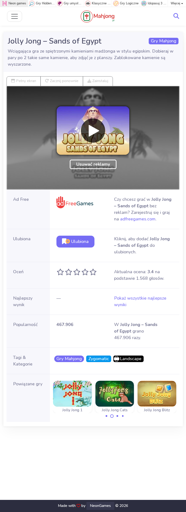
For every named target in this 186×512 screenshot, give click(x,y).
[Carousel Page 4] (122, 416)
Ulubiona (79, 241)
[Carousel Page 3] (117, 416)
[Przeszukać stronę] (176, 16)
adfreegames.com (137, 219)
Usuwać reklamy (93, 164)
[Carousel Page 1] (106, 416)
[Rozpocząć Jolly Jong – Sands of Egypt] (93, 130)
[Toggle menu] (14, 16)
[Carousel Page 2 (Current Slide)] (112, 416)
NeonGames (100, 505)
